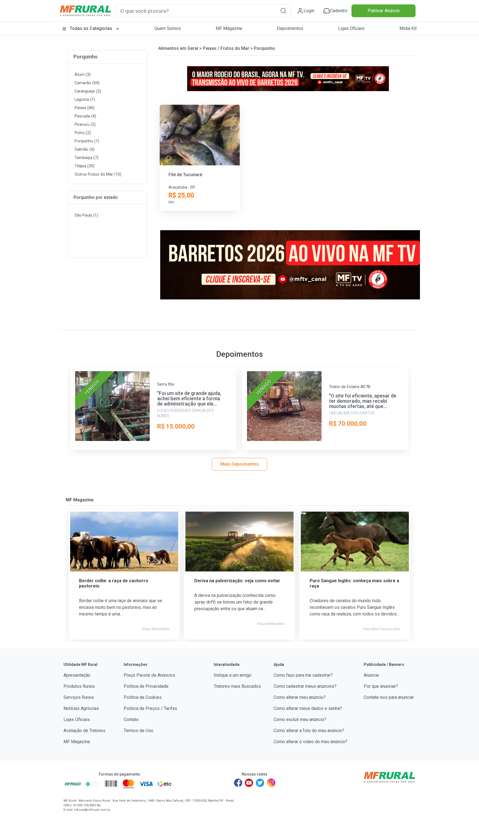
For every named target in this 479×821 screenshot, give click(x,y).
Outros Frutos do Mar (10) (98, 174)
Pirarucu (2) (85, 124)
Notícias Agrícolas (81, 708)
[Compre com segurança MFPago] (73, 784)
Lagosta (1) (85, 99)
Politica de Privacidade (146, 686)
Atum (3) (83, 74)
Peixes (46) (85, 108)
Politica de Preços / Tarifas (150, 708)
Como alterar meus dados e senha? (308, 708)
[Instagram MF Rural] (271, 783)
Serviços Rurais (78, 697)
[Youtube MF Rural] (249, 783)
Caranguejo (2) (88, 91)
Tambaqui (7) (86, 157)
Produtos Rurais (79, 686)
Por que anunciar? (381, 686)
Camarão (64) (87, 83)
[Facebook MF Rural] (238, 783)
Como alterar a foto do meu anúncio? (309, 730)
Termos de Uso (138, 730)
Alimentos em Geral (178, 48)
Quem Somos (167, 28)
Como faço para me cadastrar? (303, 675)
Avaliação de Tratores (84, 730)
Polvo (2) (83, 132)
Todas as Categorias (90, 28)
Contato (131, 719)
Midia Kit (408, 28)
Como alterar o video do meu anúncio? (310, 741)
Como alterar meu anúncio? (300, 697)
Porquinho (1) (87, 141)
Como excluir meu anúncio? (300, 719)
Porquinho (85, 56)
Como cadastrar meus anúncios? (305, 686)
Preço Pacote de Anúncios (149, 675)
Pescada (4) (85, 116)
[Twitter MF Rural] (260, 783)
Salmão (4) (85, 149)
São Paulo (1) (86, 215)
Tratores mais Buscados (237, 686)
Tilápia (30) (85, 166)
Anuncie (371, 675)
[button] (283, 10)
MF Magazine (229, 28)
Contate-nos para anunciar (389, 697)
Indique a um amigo (232, 675)
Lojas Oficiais (351, 28)
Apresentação (76, 675)
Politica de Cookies (143, 697)
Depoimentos (290, 28)
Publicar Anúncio (384, 10)
